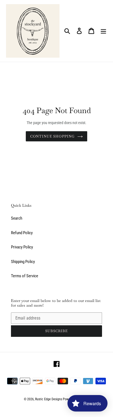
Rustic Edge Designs (48, 399)
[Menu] (103, 31)
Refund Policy (22, 232)
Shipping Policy (23, 261)
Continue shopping (52, 136)
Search (16, 218)
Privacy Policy (22, 247)
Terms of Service (24, 275)
